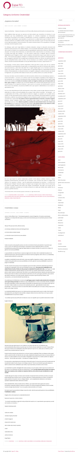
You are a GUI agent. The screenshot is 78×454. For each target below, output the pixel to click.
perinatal (60, 220)
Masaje (59, 200)
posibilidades (49, 441)
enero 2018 (60, 91)
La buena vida (61, 197)
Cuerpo (59, 175)
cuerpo (25, 441)
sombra (11, 198)
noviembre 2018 (61, 76)
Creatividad (11, 441)
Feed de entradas (62, 246)
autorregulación (61, 165)
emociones (16, 196)
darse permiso (30, 441)
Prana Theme (61, 451)
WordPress (72, 451)
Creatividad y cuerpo (11, 208)
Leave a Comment (17, 25)
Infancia (60, 190)
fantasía (21, 196)
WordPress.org (61, 251)
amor (59, 160)
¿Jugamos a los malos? (12, 21)
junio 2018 (60, 81)
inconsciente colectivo (41, 196)
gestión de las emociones (64, 182)
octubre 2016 (61, 113)
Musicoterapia (61, 212)
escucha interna (37, 441)
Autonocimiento (61, 162)
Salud (59, 227)
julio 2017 (60, 101)
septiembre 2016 (62, 116)
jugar (48, 196)
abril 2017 (60, 103)
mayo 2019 (60, 71)
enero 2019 (60, 73)
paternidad (60, 217)
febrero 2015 (61, 146)
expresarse (43, 441)
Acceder (60, 244)
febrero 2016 (61, 126)
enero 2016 (60, 128)
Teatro (59, 230)
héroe (24, 196)
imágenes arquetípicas (31, 196)
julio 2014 (60, 151)
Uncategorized (61, 232)
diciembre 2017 (61, 93)
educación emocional (9, 196)
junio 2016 (60, 121)
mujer (59, 210)
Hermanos (60, 187)
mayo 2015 (60, 141)
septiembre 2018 (62, 78)
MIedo (59, 207)
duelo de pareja (61, 180)
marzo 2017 (60, 106)
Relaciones (60, 222)
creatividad (21, 441)
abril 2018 (60, 86)
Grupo (59, 185)
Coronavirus (61, 170)
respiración (60, 225)
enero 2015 (60, 149)
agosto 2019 (61, 68)
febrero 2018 (61, 88)
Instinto (59, 195)
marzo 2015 (60, 144)
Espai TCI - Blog (15, 451)
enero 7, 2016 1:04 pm (9, 25)
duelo (59, 177)
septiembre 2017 (62, 98)
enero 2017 (60, 108)
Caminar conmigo (62, 28)
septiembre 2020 (62, 61)
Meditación (60, 205)
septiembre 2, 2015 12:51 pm (10, 212)
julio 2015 (60, 138)
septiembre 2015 (62, 133)
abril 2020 (60, 66)
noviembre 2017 (61, 96)
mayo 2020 (60, 63)
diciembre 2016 (61, 111)
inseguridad (61, 192)
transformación (16, 198)
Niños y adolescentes (63, 215)
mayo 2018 (60, 83)
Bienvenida (60, 167)
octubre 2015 (61, 131)
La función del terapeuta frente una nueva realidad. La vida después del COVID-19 (66, 36)
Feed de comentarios (63, 249)
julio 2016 (60, 118)
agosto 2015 (61, 136)
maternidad (60, 202)
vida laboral (61, 235)
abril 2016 (60, 123)
